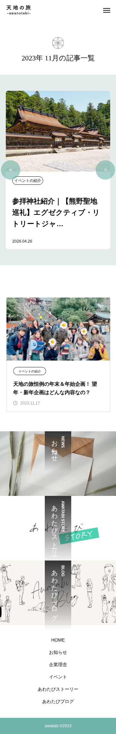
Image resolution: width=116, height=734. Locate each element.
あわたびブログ (58, 701)
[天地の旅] (18, 10)
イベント (58, 676)
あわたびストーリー (58, 689)
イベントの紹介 (29, 371)
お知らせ (58, 652)
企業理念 (58, 664)
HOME (58, 640)
